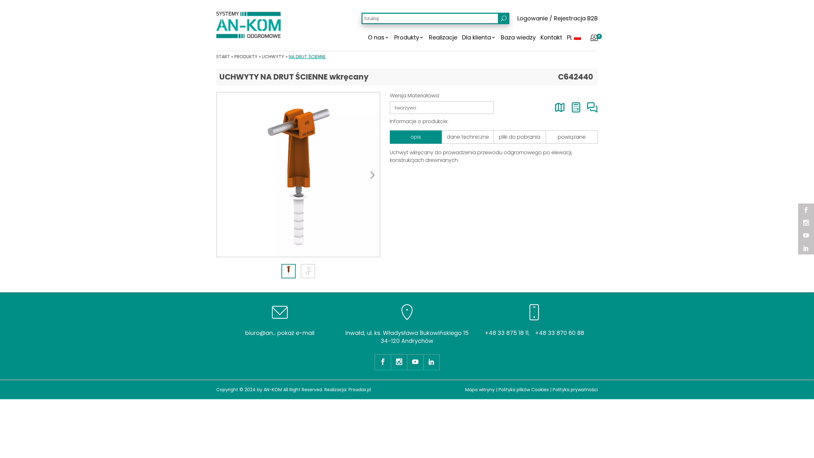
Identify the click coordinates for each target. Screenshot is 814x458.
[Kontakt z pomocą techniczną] (592, 107)
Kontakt (551, 37)
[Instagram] (806, 222)
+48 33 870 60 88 (559, 333)
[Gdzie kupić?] (559, 107)
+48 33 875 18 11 (506, 333)
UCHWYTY (273, 56)
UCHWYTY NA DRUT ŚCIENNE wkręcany (294, 77)
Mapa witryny (480, 389)
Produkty (406, 37)
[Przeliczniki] (576, 107)
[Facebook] (806, 210)
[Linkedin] (806, 248)
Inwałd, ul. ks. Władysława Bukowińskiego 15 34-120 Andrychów (407, 337)
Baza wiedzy (518, 37)
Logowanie (532, 18)
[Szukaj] (503, 18)
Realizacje (443, 37)
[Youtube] (806, 235)
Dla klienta (476, 37)
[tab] (288, 271)
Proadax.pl (359, 389)
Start (223, 56)
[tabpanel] (298, 175)
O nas (376, 37)
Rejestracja (570, 18)
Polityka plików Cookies (524, 389)
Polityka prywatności (575, 389)
